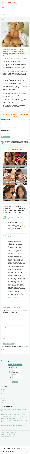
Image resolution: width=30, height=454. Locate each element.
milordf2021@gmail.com (13, 297)
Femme (18, 58)
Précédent (4, 19)
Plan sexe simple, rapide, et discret (8, 432)
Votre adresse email (5, 119)
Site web (5, 338)
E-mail (4, 332)
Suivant (26, 19)
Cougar (2, 391)
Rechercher (15, 382)
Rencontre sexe (9, 2)
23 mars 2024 (23, 58)
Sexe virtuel (3, 402)
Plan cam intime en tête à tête (7, 436)
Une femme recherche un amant (8, 434)
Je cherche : (10, 369)
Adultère (3, 389)
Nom (4, 327)
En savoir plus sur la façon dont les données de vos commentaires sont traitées (14, 348)
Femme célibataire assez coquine (8, 438)
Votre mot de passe (5, 130)
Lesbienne (3, 400)
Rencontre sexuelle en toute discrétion (9, 441)
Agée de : (10, 372)
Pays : (11, 374)
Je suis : (10, 367)
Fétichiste (3, 396)
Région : (10, 377)
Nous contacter (21, 448)
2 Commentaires (7, 58)
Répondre (10, 218)
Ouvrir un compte (5, 136)
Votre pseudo (4, 125)
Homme (3, 398)
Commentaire (6, 315)
